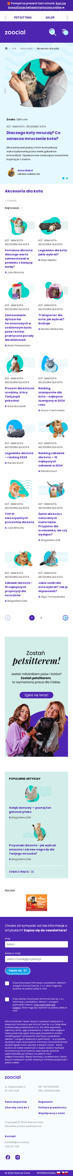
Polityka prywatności (52, 1107)
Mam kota (26, 48)
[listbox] (14, 208)
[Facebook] (8, 1157)
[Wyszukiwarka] (52, 33)
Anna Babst (23, 170)
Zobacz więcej (19, 871)
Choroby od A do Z (17, 1107)
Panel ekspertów (16, 1101)
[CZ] (62, 1173)
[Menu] (65, 33)
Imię (7, 938)
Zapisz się (15, 970)
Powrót (10, 200)
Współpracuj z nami (51, 1113)
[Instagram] (18, 1157)
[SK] (66, 1173)
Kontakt (10, 1136)
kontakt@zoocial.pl (17, 1142)
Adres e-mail (12, 953)
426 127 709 (12, 1146)
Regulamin (45, 1101)
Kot (14, 48)
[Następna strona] (65, 618)
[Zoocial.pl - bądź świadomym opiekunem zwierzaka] (15, 33)
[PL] (58, 1173)
